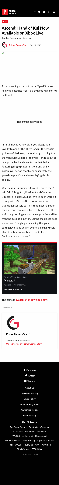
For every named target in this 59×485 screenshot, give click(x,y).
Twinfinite (33, 427)
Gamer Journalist (13, 440)
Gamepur (44, 427)
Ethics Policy (29, 398)
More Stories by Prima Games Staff (24, 343)
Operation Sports (45, 440)
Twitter (31, 375)
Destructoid (41, 436)
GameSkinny (29, 440)
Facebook (31, 370)
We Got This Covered (22, 436)
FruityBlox (46, 444)
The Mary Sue (14, 444)
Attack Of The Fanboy (23, 431)
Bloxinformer (23, 449)
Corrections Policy (29, 393)
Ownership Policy (29, 409)
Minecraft (7, 308)
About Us (29, 387)
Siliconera (41, 431)
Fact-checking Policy (30, 404)
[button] (54, 12)
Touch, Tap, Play (31, 444)
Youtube (31, 381)
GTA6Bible (37, 449)
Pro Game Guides (18, 427)
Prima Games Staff (18, 45)
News (4, 21)
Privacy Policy (29, 415)
